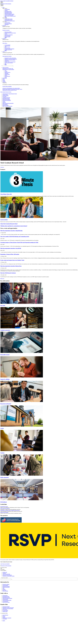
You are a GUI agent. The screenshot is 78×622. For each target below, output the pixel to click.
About (4, 51)
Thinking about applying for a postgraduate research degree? (13, 225)
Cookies (4, 616)
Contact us (2, 167)
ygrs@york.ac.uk (3, 563)
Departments (5, 78)
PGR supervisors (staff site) (5, 508)
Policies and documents (4, 512)
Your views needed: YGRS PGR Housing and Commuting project (14, 236)
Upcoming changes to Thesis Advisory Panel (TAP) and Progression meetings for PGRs (19, 242)
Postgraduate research (6, 597)
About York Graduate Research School (8, 223)
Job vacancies (5, 609)
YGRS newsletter (5, 95)
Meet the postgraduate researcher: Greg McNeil (10, 248)
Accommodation (5, 601)
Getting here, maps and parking (8, 608)
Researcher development (7, 100)
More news (2, 278)
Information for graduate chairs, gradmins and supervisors (10, 510)
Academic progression (6, 97)
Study (4, 7)
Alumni (4, 80)
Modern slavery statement (7, 617)
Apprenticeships (5, 599)
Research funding (5, 105)
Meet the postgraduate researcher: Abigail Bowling (11, 230)
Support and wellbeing (6, 99)
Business (4, 38)
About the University (6, 606)
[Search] (11, 579)
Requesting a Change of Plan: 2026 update (9, 254)
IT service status (5, 610)
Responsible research (6, 98)
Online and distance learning (7, 598)
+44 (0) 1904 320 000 (6, 574)
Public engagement (4, 477)
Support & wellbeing (4, 379)
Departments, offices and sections (8, 607)
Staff (3, 588)
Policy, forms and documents (7, 106)
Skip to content (2, 0)
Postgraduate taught (6, 596)
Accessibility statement (9, 0)
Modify (4, 620)
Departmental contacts (4, 506)
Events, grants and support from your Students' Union (12, 260)
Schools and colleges (6, 587)
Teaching (4, 102)
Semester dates (5, 611)
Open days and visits (6, 602)
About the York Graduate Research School (10, 93)
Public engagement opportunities (8, 103)
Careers (4, 101)
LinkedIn (7, 563)
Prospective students (6, 584)
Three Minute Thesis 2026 (6, 194)
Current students (5, 585)
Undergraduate (5, 595)
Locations (4, 81)
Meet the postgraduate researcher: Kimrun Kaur (11, 266)
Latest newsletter (4, 219)
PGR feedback (5, 104)
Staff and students (5, 67)
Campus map (5, 572)
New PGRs (4, 96)
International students (6, 586)
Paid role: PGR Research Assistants (8, 272)
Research (4, 25)
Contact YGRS (5, 94)
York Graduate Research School (5, 91)
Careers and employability (7, 600)
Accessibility (5, 618)
